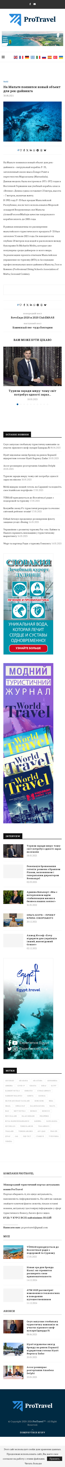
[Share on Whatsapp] (34, 150)
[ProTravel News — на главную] (32, 1406)
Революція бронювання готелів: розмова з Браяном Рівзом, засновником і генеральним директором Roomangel (43, 872)
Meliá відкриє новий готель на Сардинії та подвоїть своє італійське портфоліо (32, 488)
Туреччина (54, 1136)
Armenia (9, 1086)
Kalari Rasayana (37, 1106)
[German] (27, 57)
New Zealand (11, 1116)
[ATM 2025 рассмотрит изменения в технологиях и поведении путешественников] (13, 1295)
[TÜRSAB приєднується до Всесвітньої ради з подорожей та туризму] (13, 1252)
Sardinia (37, 1121)
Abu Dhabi (9, 1081)
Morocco (46, 1111)
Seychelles (10, 1126)
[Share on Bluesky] (45, 150)
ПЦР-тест (27, 1136)
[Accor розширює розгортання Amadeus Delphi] (13, 1372)
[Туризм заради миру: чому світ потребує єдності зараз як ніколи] (32, 366)
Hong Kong (39, 1101)
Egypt (53, 1086)
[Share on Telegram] (37, 150)
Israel (8, 1106)
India (51, 1101)
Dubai (43, 1086)
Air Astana (37, 1081)
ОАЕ (16, 1136)
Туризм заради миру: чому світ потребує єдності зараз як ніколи (44, 848)
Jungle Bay (20, 1106)
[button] (6, 376)
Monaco (33, 1111)
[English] (16, 57)
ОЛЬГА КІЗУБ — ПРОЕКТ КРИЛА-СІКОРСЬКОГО (41, 916)
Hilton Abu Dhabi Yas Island (17, 1101)
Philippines (44, 1116)
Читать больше (33, 1463)
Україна (8, 1141)
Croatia (33, 1086)
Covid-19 (21, 1086)
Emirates (28, 1091)
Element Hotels (12, 1091)
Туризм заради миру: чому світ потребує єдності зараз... (32, 392)
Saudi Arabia (51, 1121)
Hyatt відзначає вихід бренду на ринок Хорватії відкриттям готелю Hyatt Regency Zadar (29, 456)
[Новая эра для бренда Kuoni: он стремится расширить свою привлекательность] (13, 1272)
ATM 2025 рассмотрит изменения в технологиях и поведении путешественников (43, 1295)
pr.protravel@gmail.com (34, 1227)
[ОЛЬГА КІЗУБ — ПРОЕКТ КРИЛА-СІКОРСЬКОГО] (13, 920)
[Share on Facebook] (24, 150)
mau (7, 1111)
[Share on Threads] (41, 150)
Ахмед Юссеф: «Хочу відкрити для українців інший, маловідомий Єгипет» (42, 940)
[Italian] (38, 57)
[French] (21, 57)
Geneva (30, 1096)
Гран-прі (53, 1131)
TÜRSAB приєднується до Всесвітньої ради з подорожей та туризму (28, 499)
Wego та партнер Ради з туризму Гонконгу (27, 543)
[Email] (35, 4)
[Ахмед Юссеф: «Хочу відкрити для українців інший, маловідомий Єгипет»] (13, 940)
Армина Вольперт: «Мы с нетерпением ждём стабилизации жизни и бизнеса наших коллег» (42, 896)
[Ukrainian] (61, 57)
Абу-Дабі (41, 1131)
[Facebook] (30, 4)
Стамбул (40, 1136)
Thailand (9, 1131)
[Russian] (44, 57)
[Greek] (33, 57)
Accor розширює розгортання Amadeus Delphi (29, 465)
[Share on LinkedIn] (31, 150)
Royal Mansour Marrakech (17, 1121)
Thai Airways (43, 1126)
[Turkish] (55, 57)
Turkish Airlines (25, 1131)
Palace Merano (28, 1116)
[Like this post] (21, 150)
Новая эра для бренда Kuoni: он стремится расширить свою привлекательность (40, 1272)
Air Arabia (23, 1081)
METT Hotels (19, 1111)
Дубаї (7, 1136)
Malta (52, 1106)
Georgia (42, 1096)
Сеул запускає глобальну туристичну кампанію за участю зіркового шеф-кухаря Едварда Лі (31, 446)
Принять (55, 1458)
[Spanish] (50, 57)
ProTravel (38, 1421)
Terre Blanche (26, 1126)
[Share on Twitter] (27, 150)
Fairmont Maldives (13, 1096)
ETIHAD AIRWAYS (43, 1091)
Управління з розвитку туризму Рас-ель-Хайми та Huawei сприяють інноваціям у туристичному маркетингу (31, 533)
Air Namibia (52, 1081)
